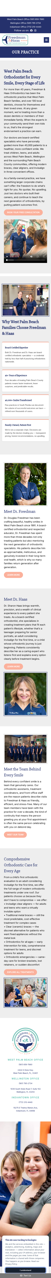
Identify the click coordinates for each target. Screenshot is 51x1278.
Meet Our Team (15, 834)
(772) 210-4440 (34, 27)
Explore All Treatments (20, 972)
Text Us (27, 1275)
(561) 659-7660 (37, 19)
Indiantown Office (18, 27)
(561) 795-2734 (34, 23)
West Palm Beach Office (18, 19)
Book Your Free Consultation (23, 212)
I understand (25, 1270)
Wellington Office (18, 23)
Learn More (13, 575)
